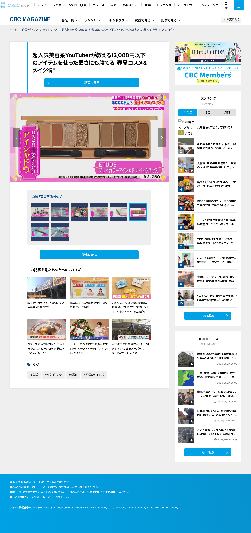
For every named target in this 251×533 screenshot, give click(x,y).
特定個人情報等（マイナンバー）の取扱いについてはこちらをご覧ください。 (55, 487)
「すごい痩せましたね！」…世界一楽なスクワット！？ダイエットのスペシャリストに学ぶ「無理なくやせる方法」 (217, 245)
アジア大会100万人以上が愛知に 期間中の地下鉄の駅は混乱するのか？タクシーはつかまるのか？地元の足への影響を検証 (216, 436)
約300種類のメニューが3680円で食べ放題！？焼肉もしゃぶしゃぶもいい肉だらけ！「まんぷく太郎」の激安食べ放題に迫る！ (217, 207)
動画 (148, 5)
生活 (35, 374)
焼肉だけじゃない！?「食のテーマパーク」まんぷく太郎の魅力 (216, 184)
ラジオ (56, 5)
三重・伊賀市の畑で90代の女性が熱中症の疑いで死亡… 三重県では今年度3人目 (217, 377)
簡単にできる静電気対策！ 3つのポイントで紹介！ (88, 305)
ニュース (98, 5)
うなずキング (50, 29)
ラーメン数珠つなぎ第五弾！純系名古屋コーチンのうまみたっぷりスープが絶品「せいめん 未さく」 (216, 224)
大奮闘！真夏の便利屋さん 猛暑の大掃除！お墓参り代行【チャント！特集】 (216, 167)
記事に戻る (91, 83)
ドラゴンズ (164, 5)
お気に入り (232, 19)
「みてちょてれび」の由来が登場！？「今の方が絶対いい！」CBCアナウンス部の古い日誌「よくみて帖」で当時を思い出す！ (217, 302)
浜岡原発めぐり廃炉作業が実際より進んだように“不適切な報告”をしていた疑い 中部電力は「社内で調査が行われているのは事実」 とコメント (218, 362)
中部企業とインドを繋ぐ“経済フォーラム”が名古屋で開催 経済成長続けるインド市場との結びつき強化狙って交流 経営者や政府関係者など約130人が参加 (217, 400)
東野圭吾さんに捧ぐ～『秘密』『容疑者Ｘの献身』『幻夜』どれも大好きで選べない (216, 148)
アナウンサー (186, 5)
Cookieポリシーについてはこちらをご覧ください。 (41, 497)
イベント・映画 (76, 5)
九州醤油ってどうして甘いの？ (214, 127)
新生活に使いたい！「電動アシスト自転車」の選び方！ (46, 305)
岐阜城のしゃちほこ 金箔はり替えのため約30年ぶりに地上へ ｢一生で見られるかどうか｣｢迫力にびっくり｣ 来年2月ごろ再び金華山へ (217, 417)
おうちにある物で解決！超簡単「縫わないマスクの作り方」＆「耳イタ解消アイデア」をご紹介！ (131, 307)
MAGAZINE (130, 5)
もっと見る (208, 315)
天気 (113, 5)
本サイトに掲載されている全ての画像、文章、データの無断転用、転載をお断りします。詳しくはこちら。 (70, 492)
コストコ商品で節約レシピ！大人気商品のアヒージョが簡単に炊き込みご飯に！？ (46, 348)
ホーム (13, 29)
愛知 (74, 374)
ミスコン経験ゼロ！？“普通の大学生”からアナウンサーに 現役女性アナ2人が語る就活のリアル (216, 262)
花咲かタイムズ (30, 29)
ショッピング (209, 5)
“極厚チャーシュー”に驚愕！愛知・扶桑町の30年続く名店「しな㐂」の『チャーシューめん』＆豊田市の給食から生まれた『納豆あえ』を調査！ (217, 285)
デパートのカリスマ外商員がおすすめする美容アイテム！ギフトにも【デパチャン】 (89, 348)
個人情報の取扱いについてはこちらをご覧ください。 (42, 482)
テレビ (41, 5)
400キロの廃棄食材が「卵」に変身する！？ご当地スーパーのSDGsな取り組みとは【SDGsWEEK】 (131, 350)
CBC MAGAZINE (30, 19)
